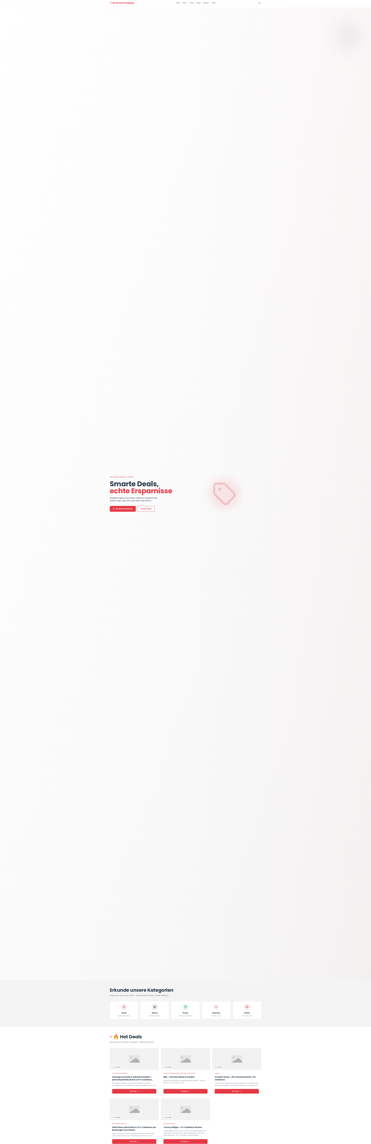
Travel (192, 3)
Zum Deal (133, 1091)
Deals (178, 3)
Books (214, 3)
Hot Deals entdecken (124, 509)
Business (206, 3)
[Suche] (259, 3)
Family (198, 3)
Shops (184, 3)
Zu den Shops (146, 509)
